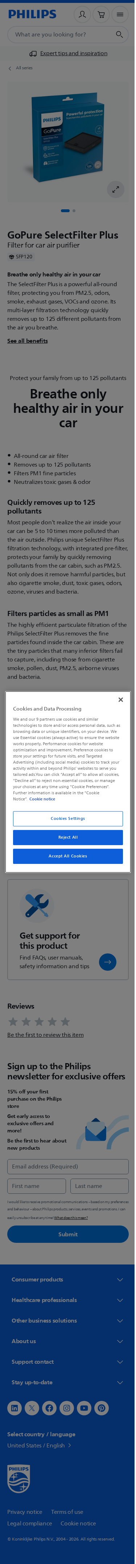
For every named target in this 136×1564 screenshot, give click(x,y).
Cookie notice (40, 799)
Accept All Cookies (65, 856)
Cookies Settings (65, 818)
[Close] (117, 700)
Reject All (65, 837)
